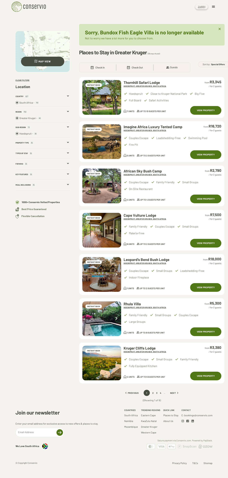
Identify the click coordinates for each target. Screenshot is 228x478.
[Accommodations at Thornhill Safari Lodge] (101, 97)
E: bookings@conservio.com (196, 415)
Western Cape (148, 432)
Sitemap (207, 463)
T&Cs (195, 463)
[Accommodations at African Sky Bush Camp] (101, 186)
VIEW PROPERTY (206, 110)
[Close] (219, 29)
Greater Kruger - (30, 118)
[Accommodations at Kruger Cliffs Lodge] (101, 363)
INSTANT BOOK (93, 85)
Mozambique (131, 426)
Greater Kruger (149, 426)
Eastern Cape (148, 415)
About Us (168, 420)
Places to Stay (170, 415)
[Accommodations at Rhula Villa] (101, 318)
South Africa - (28, 102)
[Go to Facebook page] (187, 421)
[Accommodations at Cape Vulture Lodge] (101, 230)
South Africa (131, 415)
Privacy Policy (179, 463)
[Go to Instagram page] (182, 421)
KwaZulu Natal (149, 420)
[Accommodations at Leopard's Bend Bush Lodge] (101, 274)
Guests (174, 67)
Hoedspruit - (27, 133)
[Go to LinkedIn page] (192, 421)
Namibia (128, 420)
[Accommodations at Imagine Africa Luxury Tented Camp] (101, 141)
